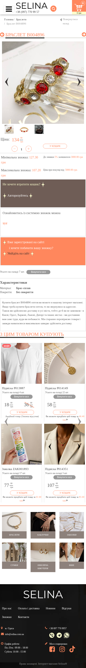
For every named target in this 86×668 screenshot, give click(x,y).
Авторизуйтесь (17, 195)
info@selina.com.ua (14, 634)
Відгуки (66, 608)
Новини (50, 608)
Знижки (7, 617)
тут (5, 223)
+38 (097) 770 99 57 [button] (27, 11)
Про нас (7, 608)
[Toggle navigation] (9, 9)
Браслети (21, 19)
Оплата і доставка (28, 608)
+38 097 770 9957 (58, 628)
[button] (6, 421)
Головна (8, 19)
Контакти (23, 617)
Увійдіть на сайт (18, 253)
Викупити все (38, 272)
